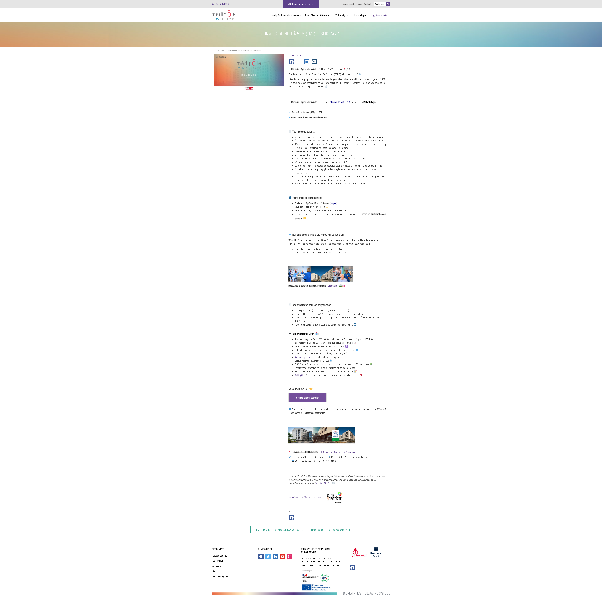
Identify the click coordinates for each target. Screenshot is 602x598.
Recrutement (348, 4)
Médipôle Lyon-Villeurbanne (285, 15)
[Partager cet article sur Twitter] (300, 61)
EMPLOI (223, 50)
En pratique (360, 15)
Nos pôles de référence (317, 15)
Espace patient (382, 15)
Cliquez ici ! (333, 285)
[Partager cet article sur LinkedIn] (307, 61)
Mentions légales (220, 576)
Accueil (214, 50)
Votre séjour (341, 15)
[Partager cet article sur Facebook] (292, 61)
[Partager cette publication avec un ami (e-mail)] (315, 61)
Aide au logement (303, 357)
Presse (359, 4)
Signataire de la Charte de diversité (305, 497)
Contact (367, 4)
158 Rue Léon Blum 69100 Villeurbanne (338, 452)
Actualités (217, 566)
